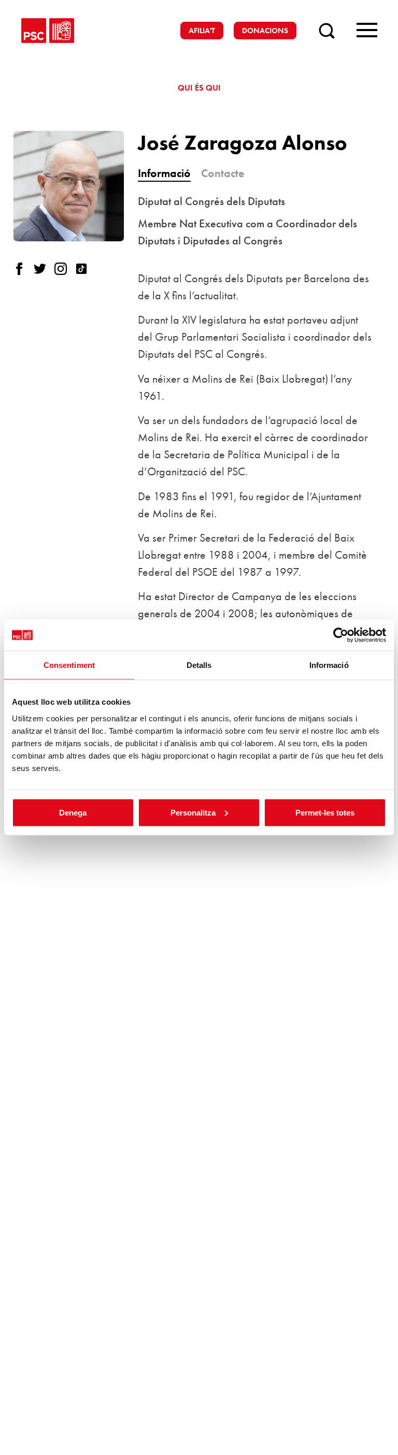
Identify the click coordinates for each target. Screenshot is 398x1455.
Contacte (222, 173)
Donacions (265, 30)
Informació (164, 173)
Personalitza (193, 812)
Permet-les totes (324, 812)
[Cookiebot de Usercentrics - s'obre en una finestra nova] (340, 635)
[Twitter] (44, 269)
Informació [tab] (329, 665)
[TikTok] (85, 269)
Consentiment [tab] (69, 665)
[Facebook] (23, 269)
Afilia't (202, 30)
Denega (73, 812)
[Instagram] (64, 269)
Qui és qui (199, 87)
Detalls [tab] (199, 665)
